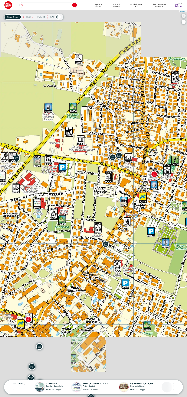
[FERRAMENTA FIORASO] (112, 157)
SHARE (28, 17)
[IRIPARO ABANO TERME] (119, 155)
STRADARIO (41, 17)
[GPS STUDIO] (105, 244)
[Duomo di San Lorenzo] (154, 174)
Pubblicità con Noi (136, 5)
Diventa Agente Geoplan (159, 5)
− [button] (184, 22)
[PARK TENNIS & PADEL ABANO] (16, 158)
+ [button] (184, 16)
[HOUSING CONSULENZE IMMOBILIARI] (31, 378)
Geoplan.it (183, 11)
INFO (49, 18)
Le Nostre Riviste (98, 5)
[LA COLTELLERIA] (32, 366)
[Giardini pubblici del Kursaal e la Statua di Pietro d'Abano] (28, 319)
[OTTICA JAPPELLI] (39, 346)
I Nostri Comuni (116, 5)
